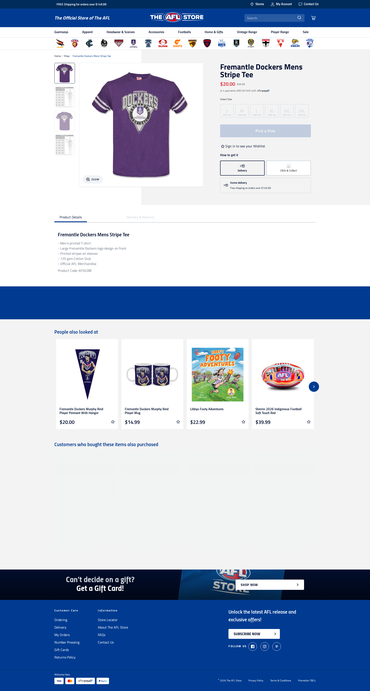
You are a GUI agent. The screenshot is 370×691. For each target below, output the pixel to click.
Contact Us (106, 642)
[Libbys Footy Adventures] (218, 374)
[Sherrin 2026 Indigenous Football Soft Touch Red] (283, 374)
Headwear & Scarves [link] (121, 32)
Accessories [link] (156, 32)
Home (57, 56)
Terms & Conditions (280, 680)
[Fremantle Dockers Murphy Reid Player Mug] (152, 374)
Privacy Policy (255, 680)
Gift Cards (61, 649)
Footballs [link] (184, 32)
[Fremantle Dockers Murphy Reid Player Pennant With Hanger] (87, 374)
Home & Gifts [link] (214, 32)
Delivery (60, 627)
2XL (287, 112)
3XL (302, 112)
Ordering (60, 619)
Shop (66, 56)
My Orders (62, 634)
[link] (263, 90)
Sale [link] (306, 32)
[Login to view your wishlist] (113, 421)
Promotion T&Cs (307, 680)
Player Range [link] (280, 32)
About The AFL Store (113, 627)
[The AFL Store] (177, 18)
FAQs (101, 634)
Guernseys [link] (61, 32)
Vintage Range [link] (247, 32)
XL (272, 112)
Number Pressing (66, 642)
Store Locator (108, 619)
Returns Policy (65, 657)
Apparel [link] (87, 32)
